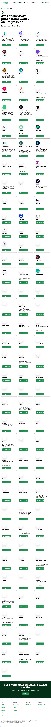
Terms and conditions (4, 722)
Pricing (24, 2)
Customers (3, 712)
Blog (27, 2)
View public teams (7, 44)
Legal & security (16, 709)
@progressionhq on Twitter (43, 705)
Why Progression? (16, 704)
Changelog (15, 710)
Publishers (3, 710)
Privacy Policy (11, 722)
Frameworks (3, 707)
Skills (2, 709)
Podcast (27, 705)
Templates (19, 2)
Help (2, 716)
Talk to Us (47, 2)
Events (14, 707)
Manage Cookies (16, 722)
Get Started (25, 693)
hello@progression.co (42, 704)
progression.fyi (28, 704)
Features (14, 2)
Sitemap (21, 722)
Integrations (3, 713)
